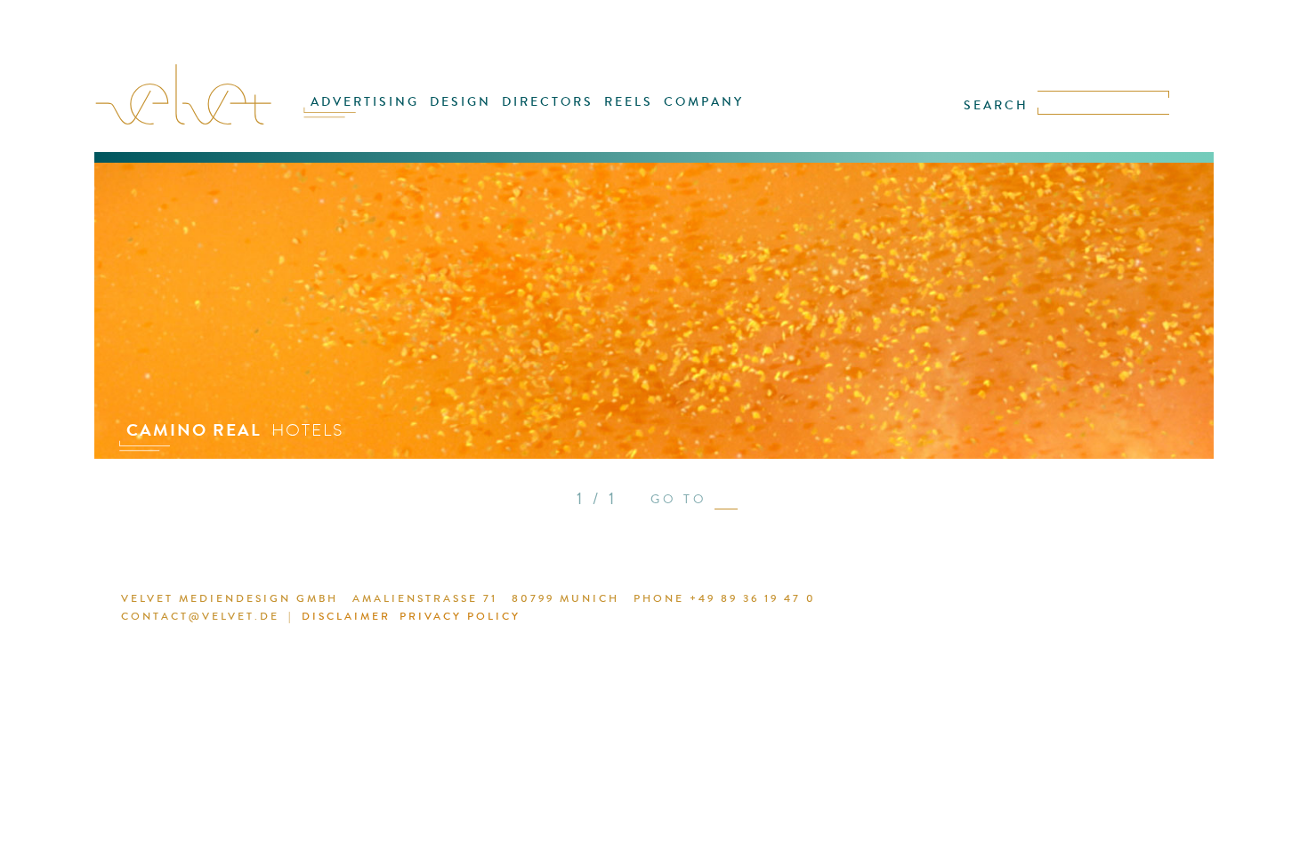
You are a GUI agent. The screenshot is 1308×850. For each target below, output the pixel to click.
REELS (628, 101)
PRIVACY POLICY (460, 616)
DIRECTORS (547, 101)
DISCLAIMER (346, 616)
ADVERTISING (365, 101)
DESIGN (460, 101)
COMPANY (704, 101)
